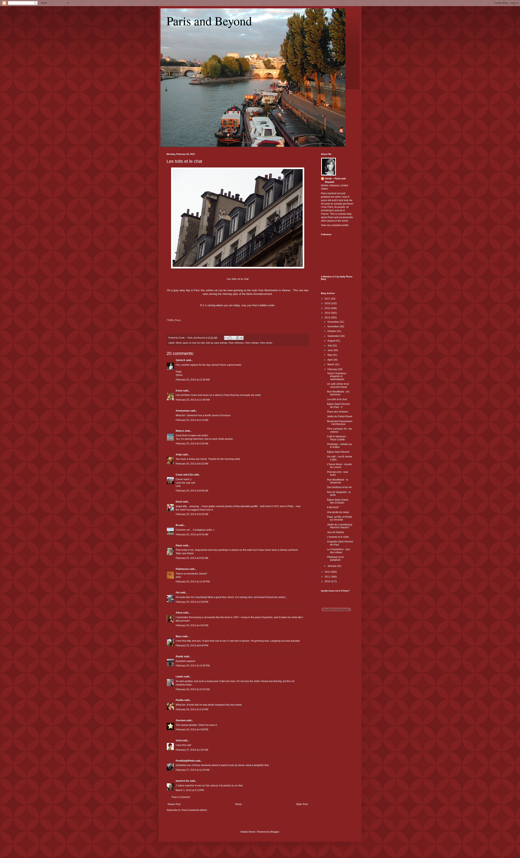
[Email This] (226, 338)
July (330, 345)
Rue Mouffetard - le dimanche (337, 481)
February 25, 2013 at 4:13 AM (192, 420)
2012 (328, 571)
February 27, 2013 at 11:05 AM (192, 770)
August (331, 340)
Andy (179, 454)
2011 (328, 576)
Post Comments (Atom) (194, 810)
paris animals (220, 343)
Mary (179, 636)
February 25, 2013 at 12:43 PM (193, 581)
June (330, 350)
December (333, 321)
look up (209, 343)
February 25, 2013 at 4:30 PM (192, 625)
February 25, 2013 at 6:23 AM (192, 463)
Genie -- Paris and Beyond (335, 180)
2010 (328, 581)
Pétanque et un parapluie (335, 558)
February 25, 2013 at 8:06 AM (192, 490)
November (333, 326)
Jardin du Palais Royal (339, 416)
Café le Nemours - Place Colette (337, 438)
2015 (328, 308)
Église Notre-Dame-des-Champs (338, 501)
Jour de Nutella (335, 532)
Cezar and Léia (184, 474)
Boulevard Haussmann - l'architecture (339, 423)
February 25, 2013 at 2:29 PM (192, 601)
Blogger (275, 831)
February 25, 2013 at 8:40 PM (192, 645)
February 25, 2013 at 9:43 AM (192, 534)
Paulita (180, 700)
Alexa (179, 612)
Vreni (179, 740)
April (330, 359)
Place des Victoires (337, 411)
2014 (328, 313)
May (330, 355)
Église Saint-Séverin (338, 452)
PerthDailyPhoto (185, 760)
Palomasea (182, 569)
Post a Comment (181, 797)
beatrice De (182, 780)
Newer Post (174, 804)
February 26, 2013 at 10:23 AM (193, 689)
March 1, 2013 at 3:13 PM (190, 790)
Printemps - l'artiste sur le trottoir (339, 445)
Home (238, 804)
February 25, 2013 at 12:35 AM (193, 379)
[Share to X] (234, 338)
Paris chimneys (236, 343)
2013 (328, 317)
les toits (201, 343)
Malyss (180, 430)
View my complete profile (335, 225)
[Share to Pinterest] (241, 338)
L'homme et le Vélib (338, 537)
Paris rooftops (252, 343)
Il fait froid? (333, 507)
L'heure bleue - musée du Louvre (339, 466)
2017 (328, 298)
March (331, 364)
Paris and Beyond (209, 21)
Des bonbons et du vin (339, 487)
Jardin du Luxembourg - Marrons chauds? (340, 526)
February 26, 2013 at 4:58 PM (192, 729)
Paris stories (266, 343)
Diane (179, 545)
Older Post (302, 804)
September (333, 336)
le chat (193, 343)
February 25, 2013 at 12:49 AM (193, 399)
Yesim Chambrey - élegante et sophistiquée (337, 376)
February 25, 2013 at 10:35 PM (193, 665)
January (332, 566)
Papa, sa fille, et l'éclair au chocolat (339, 518)
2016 (328, 303)
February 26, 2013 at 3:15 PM (192, 709)
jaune (185, 343)
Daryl (179, 501)
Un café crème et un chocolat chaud (338, 385)
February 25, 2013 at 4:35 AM (192, 443)
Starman (181, 720)
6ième (179, 343)
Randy (179, 656)
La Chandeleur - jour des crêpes (338, 551)
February (332, 369)
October (332, 331)
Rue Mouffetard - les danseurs (338, 393)
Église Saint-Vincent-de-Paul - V (338, 405)
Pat (178, 592)
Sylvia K (180, 360)
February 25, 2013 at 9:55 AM (192, 558)
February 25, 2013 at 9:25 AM (192, 514)
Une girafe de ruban (338, 512)
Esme (179, 390)
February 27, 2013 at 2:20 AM (192, 749)
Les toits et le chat (184, 161)
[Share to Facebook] (238, 338)
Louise (179, 676)
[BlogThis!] (230, 338)
